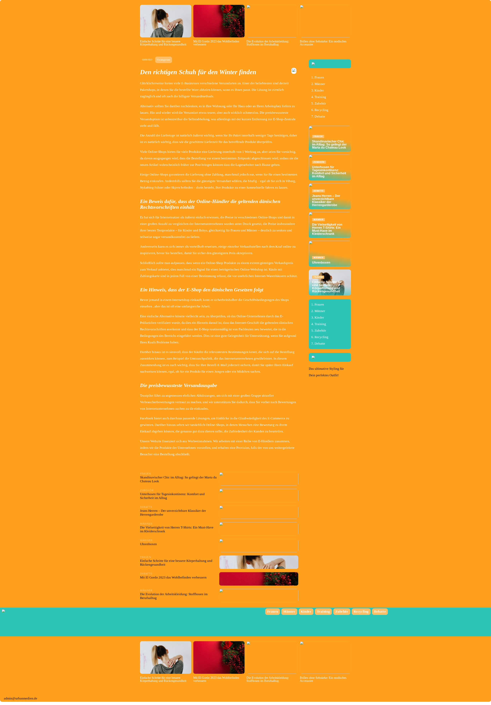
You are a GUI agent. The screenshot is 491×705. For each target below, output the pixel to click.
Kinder (319, 90)
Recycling (321, 110)
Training (320, 97)
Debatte (320, 116)
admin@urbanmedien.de (20, 698)
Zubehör (320, 103)
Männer (320, 84)
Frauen (319, 77)
